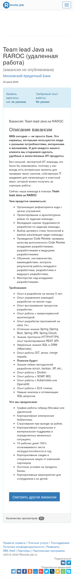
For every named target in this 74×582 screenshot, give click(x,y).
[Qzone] (57, 571)
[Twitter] (46, 571)
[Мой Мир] (35, 571)
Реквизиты (53, 547)
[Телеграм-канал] (68, 562)
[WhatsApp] (63, 571)
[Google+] (41, 571)
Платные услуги (38, 543)
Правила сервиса (14, 543)
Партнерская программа (49, 550)
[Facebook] (24, 571)
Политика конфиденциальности (23, 547)
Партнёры (23, 550)
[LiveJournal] (52, 571)
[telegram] (13, 571)
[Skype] (68, 571)
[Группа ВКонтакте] (63, 562)
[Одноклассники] (30, 571)
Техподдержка (60, 543)
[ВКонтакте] (19, 571)
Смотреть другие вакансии (34, 496)
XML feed (9, 550)
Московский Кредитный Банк (27, 75)
